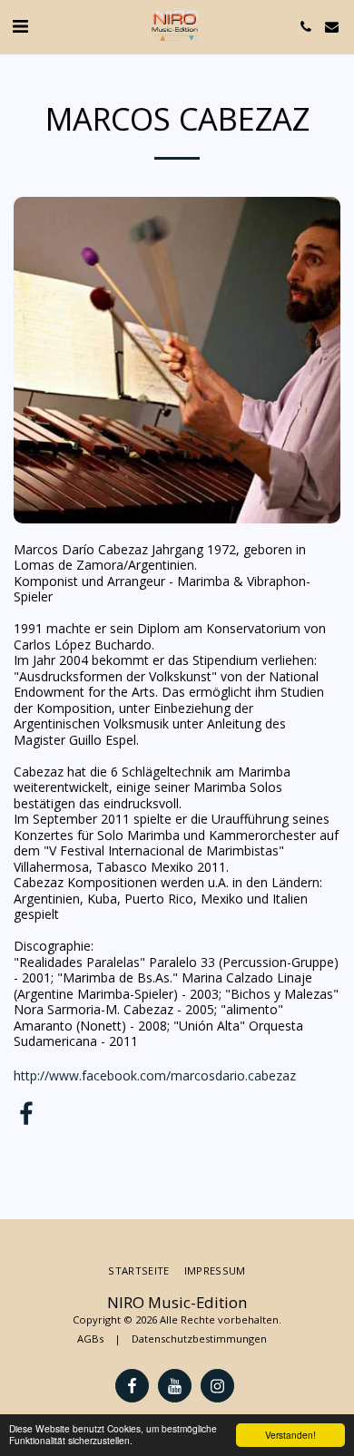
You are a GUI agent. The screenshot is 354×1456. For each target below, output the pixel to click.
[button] (20, 25)
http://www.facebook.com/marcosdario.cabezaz (155, 1075)
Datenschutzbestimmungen (199, 1338)
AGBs (90, 1338)
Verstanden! (290, 1434)
